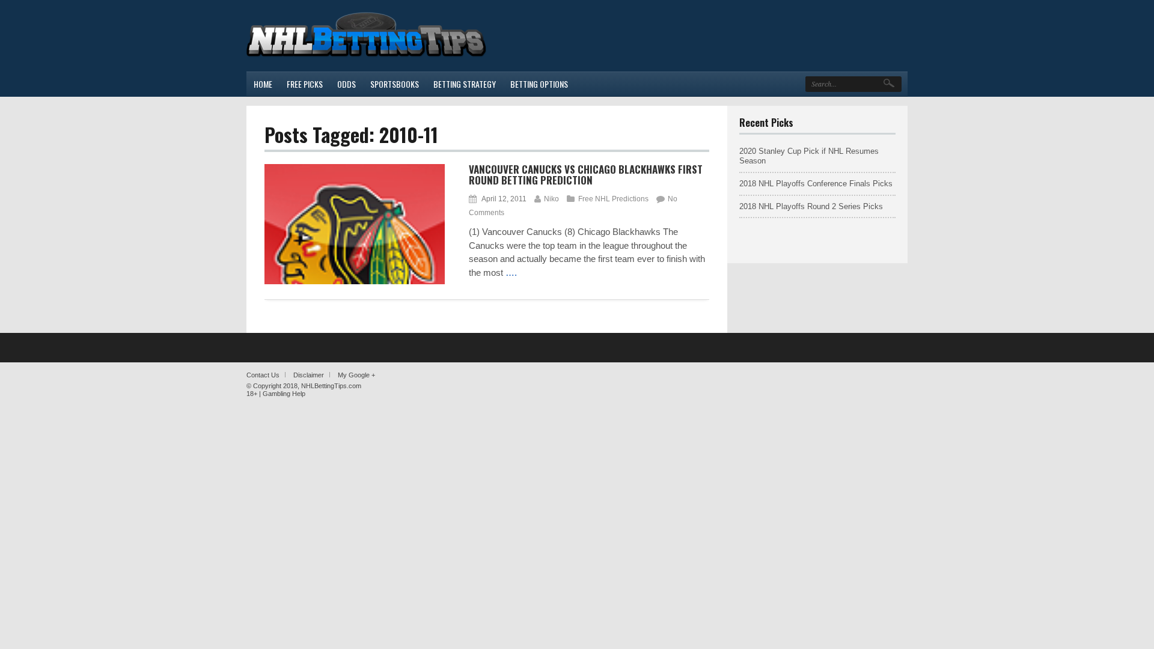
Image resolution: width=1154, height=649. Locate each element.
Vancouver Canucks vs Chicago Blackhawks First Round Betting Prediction (586, 175)
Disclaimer (308, 375)
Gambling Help (284, 393)
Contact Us (262, 375)
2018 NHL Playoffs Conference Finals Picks (816, 183)
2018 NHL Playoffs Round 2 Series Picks (811, 206)
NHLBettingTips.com (331, 385)
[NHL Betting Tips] (366, 55)
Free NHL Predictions (613, 199)
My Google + (356, 375)
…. (511, 272)
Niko (551, 199)
